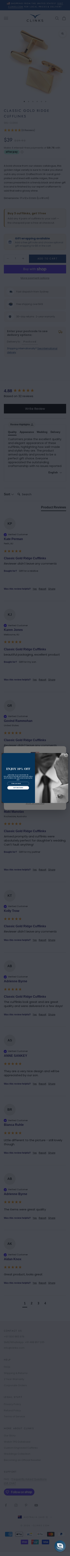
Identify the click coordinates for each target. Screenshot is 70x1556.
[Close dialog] (66, 755)
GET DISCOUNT (18, 787)
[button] (60, 1546)
